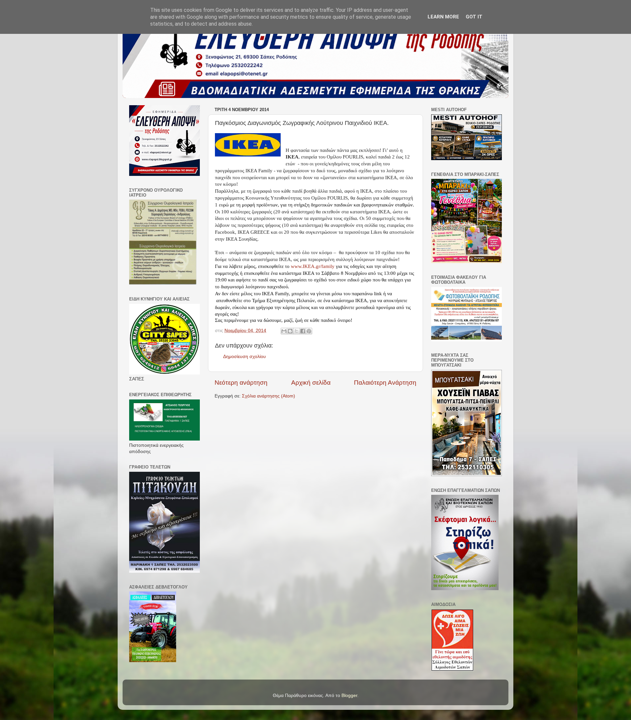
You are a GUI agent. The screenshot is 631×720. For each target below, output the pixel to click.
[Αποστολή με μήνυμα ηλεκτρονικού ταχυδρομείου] (284, 331)
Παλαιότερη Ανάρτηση (385, 382)
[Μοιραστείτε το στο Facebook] (302, 331)
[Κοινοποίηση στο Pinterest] (309, 331)
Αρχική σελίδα (311, 382)
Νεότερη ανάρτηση (241, 382)
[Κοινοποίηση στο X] (296, 331)
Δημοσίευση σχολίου (244, 356)
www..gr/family (313, 266)
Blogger (349, 695)
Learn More (443, 17)
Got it (474, 17)
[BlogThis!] (290, 331)
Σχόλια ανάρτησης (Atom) (268, 396)
